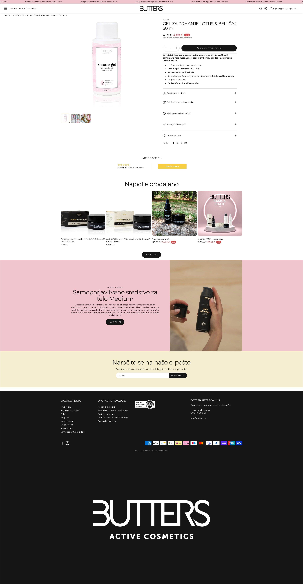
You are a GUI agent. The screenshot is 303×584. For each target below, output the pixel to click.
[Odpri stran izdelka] (83, 213)
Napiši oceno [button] (172, 166)
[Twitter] (177, 143)
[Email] (186, 143)
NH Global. (165, 450)
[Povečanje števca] (176, 48)
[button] (5, 8)
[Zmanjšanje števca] (166, 48)
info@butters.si (198, 418)
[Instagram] (67, 443)
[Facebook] (173, 143)
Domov (7, 15)
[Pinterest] (181, 143)
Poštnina (175, 37)
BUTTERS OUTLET (20, 15)
